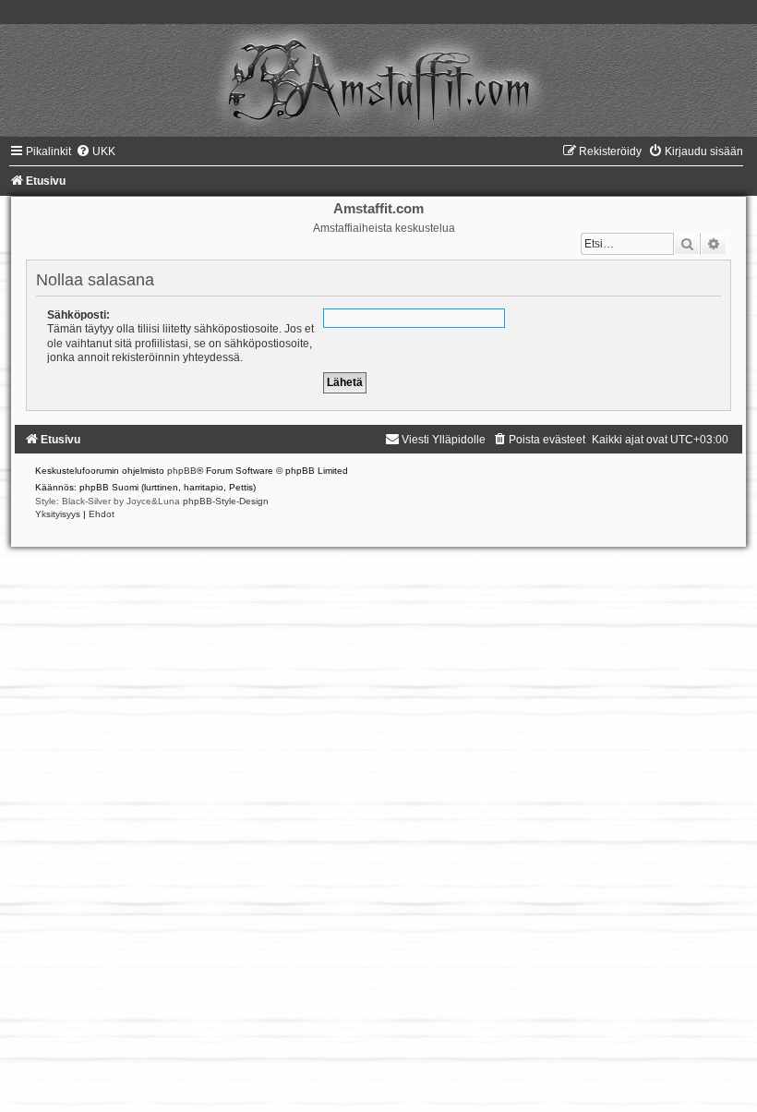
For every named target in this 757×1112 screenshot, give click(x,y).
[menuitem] (95, 151)
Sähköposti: (78, 314)
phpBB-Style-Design (226, 501)
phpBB (182, 470)
